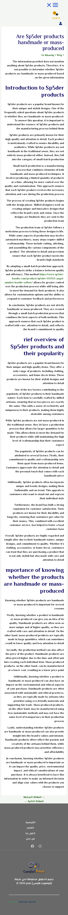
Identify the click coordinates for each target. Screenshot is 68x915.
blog (59, 55)
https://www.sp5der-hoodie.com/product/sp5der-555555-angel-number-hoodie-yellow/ (34, 279)
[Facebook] (32, 847)
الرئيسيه (30, 823)
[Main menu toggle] (52, 5)
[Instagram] (40, 847)
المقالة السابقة (34, 797)
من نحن (30, 839)
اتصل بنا (30, 834)
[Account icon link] (60, 24)
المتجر (30, 828)
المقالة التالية (34, 801)
